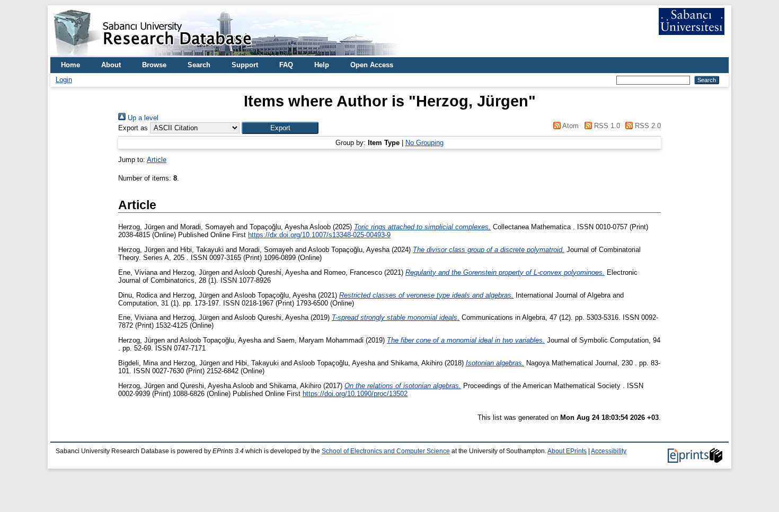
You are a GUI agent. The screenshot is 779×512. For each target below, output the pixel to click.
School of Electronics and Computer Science (386, 451)
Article (156, 160)
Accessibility (608, 451)
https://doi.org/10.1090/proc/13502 (355, 394)
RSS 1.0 (605, 126)
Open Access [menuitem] (371, 65)
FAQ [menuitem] (286, 65)
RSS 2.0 (647, 126)
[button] (280, 128)
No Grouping (424, 143)
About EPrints (567, 451)
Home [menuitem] (70, 65)
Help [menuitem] (321, 65)
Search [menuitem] (199, 65)
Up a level (142, 118)
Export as (133, 128)
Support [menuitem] (245, 65)
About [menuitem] (111, 65)
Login (64, 80)
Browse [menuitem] (154, 65)
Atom (570, 126)
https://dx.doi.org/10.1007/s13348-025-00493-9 (319, 235)
